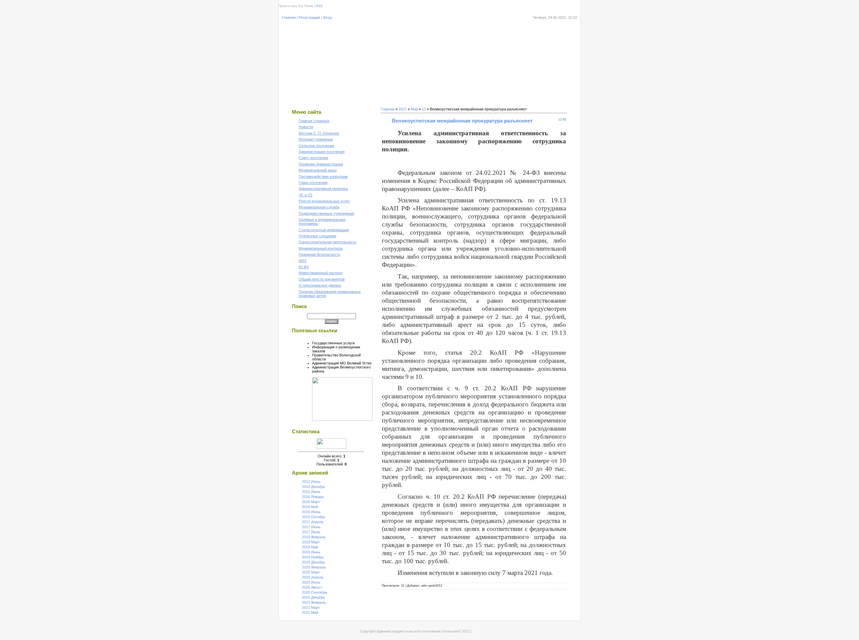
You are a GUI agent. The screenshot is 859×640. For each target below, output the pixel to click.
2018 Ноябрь (313, 557)
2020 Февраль (314, 567)
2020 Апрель (312, 577)
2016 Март (311, 502)
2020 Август (312, 587)
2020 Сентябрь (314, 592)
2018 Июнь (311, 552)
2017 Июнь (311, 527)
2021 (403, 109)
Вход (327, 17)
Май (414, 109)
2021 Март (311, 607)
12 (424, 109)
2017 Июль (311, 532)
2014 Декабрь (313, 487)
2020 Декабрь (313, 597)
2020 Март (311, 572)
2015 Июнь (311, 492)
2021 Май (310, 612)
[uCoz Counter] (331, 447)
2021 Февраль (314, 602)
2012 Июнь (311, 482)
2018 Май (310, 547)
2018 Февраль (314, 537)
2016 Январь (313, 497)
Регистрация (309, 17)
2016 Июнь (311, 512)
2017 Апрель (312, 522)
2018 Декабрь (313, 562)
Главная (289, 17)
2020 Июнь (311, 582)
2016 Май (310, 507)
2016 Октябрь (313, 517)
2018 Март (311, 542)
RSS (319, 6)
